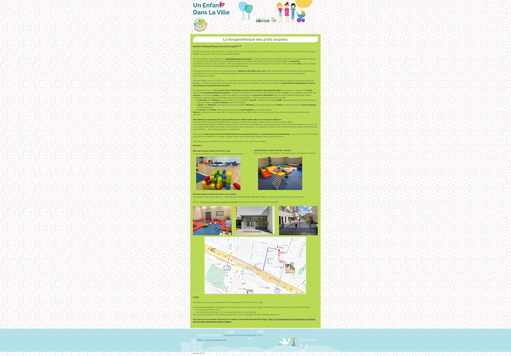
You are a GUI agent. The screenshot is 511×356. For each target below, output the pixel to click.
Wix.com (222, 353)
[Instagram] (306, 346)
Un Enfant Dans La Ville (211, 9)
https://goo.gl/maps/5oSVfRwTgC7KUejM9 (219, 202)
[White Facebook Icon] (301, 346)
